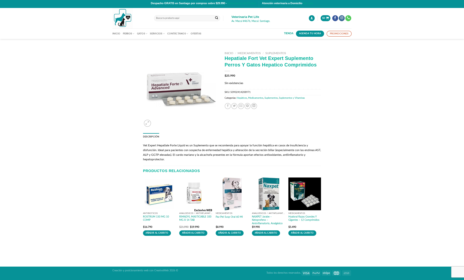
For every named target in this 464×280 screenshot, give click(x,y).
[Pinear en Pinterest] (247, 106)
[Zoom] (147, 123)
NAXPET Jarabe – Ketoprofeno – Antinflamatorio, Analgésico (267, 220)
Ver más (308, 3)
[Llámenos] (348, 18)
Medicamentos (249, 53)
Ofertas (196, 34)
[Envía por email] (241, 106)
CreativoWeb (161, 270)
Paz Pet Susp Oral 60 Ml (229, 217)
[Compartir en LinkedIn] (254, 106)
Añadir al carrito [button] (157, 233)
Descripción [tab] (151, 137)
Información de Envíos (241, 3)
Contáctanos (176, 34)
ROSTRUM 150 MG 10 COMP (156, 218)
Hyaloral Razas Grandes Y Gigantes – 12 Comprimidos (303, 218)
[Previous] (143, 210)
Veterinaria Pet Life (245, 17)
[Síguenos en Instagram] (342, 18)
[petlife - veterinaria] (130, 18)
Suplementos (275, 53)
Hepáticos (242, 98)
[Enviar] (217, 18)
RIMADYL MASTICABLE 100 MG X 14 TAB (195, 218)
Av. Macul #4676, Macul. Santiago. (250, 21)
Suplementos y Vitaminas (292, 98)
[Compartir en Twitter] (234, 106)
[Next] (321, 210)
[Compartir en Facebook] (228, 106)
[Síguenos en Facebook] (335, 18)
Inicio (116, 34)
